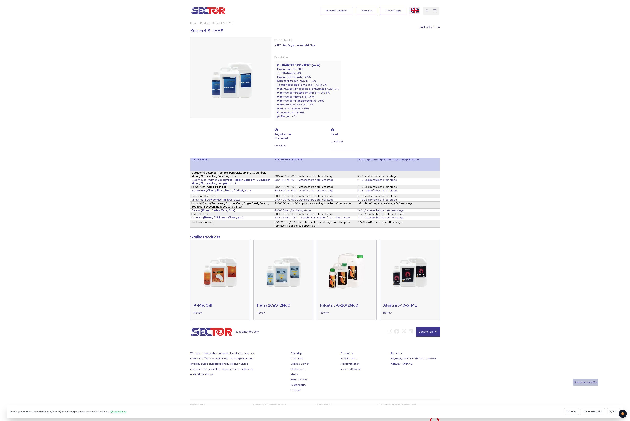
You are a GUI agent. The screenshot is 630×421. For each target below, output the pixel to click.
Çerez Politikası (118, 411)
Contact (295, 390)
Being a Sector (299, 379)
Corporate (297, 358)
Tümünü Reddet (592, 411)
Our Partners (298, 369)
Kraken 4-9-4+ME (222, 23)
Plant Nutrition (349, 358)
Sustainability (298, 385)
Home (193, 23)
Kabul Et (571, 411)
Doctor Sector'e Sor (585, 382)
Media (294, 374)
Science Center (300, 363)
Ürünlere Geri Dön (429, 27)
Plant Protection (350, 363)
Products (366, 10)
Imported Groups (351, 369)
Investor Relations (336, 10)
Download (280, 145)
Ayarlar (613, 411)
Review (198, 312)
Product (204, 23)
